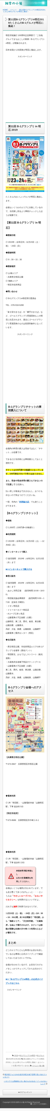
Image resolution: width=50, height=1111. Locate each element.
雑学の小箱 (20, 1102)
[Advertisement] (25, 90)
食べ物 (41, 1066)
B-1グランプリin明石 (27, 1056)
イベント (35, 1066)
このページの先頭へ (39, 1104)
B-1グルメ (40, 1056)
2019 (16, 1056)
